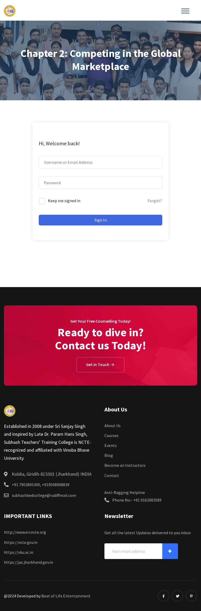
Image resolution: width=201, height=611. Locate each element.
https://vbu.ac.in (18, 552)
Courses (111, 435)
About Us (112, 425)
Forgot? (155, 200)
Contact (111, 475)
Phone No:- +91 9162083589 (136, 500)
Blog (108, 455)
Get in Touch (98, 364)
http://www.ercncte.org (25, 532)
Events (110, 445)
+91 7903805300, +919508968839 (40, 484)
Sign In (100, 220)
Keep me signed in (64, 200)
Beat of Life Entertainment (66, 595)
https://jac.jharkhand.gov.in (28, 562)
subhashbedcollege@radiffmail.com (44, 495)
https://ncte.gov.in (20, 542)
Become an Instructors (125, 465)
